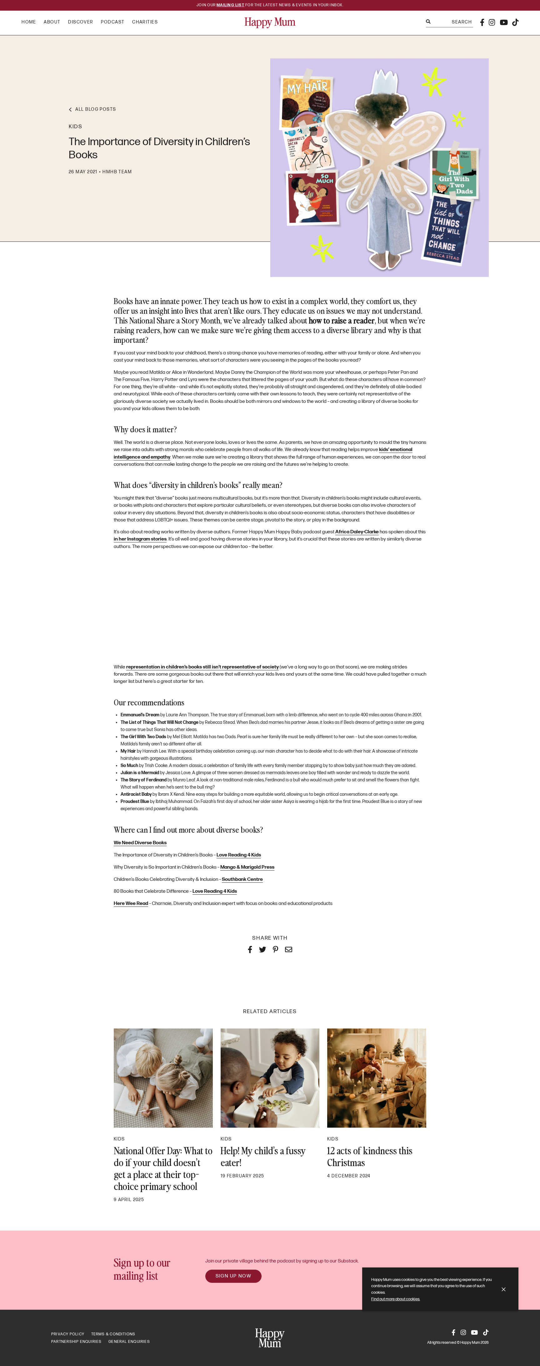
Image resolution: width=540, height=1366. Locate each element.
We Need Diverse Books (140, 843)
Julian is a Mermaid (140, 772)
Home (29, 22)
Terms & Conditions (113, 1334)
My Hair (128, 751)
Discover (80, 22)
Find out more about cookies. (395, 1299)
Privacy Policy (67, 1334)
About (52, 22)
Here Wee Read (131, 903)
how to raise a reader (342, 320)
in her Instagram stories (140, 539)
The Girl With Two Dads (143, 736)
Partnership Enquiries (76, 1341)
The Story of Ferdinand (144, 780)
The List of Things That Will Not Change (159, 722)
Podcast (112, 22)
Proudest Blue (135, 801)
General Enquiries (129, 1341)
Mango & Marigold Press (247, 867)
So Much (129, 765)
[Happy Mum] (270, 23)
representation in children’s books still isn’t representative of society (202, 667)
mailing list (230, 5)
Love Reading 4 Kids (239, 855)
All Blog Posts (95, 109)
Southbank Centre (242, 879)
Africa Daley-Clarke (357, 532)
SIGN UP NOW (233, 1276)
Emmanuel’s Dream (140, 715)
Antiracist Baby (136, 794)
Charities (145, 22)
